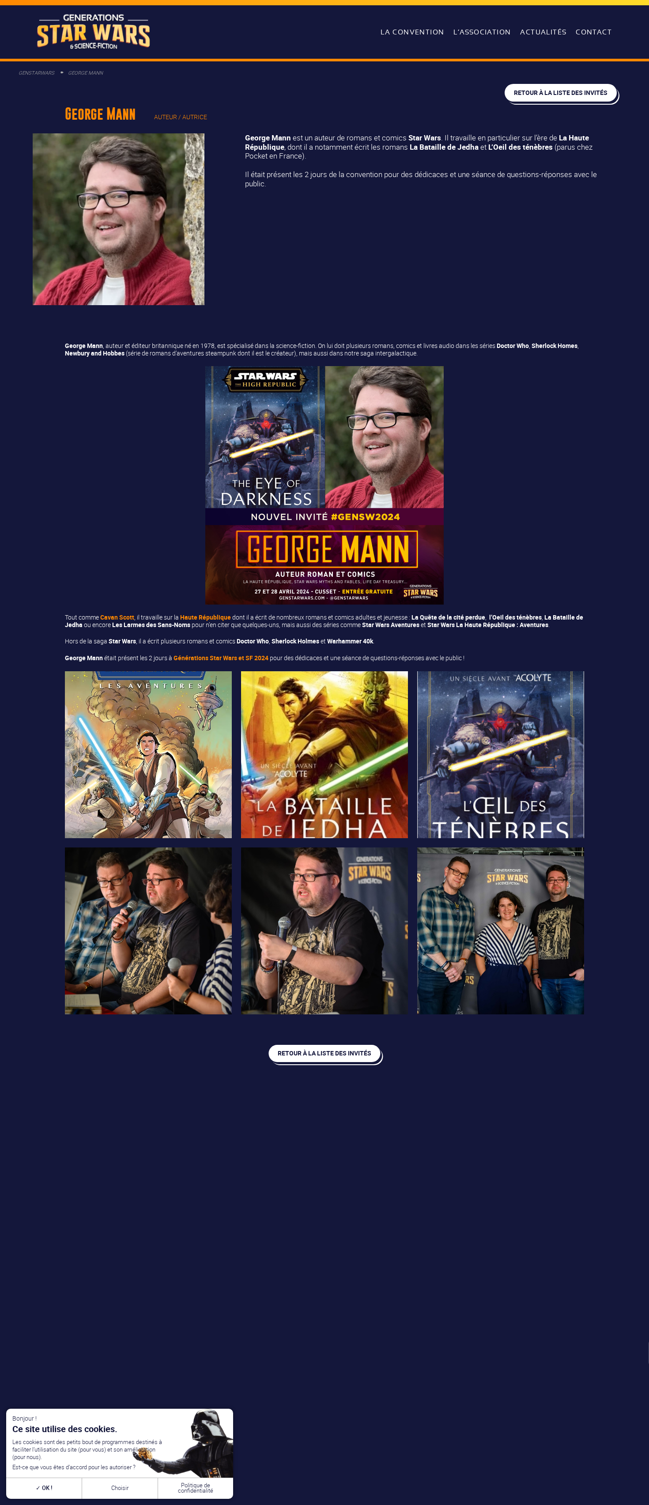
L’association (482, 32)
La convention (412, 32)
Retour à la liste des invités (560, 92)
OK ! (46, 1488)
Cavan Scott (117, 617)
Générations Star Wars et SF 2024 (221, 658)
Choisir (119, 1488)
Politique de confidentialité (195, 1488)
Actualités (543, 32)
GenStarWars (36, 72)
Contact (594, 32)
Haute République (205, 617)
